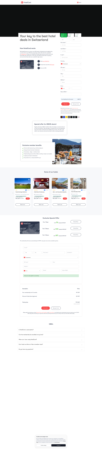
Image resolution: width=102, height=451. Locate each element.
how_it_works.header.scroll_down (51, 34)
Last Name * (63, 48)
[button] (65, 88)
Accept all (58, 445)
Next (88, 193)
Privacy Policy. (67, 109)
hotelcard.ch (23, 54)
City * (62, 73)
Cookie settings (57, 442)
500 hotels (52, 64)
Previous (13, 193)
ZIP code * (63, 67)
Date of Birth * (64, 91)
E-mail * (62, 54)
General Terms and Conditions (41, 312)
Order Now (75, 221)
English (80, 2)
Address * (63, 79)
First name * (63, 42)
